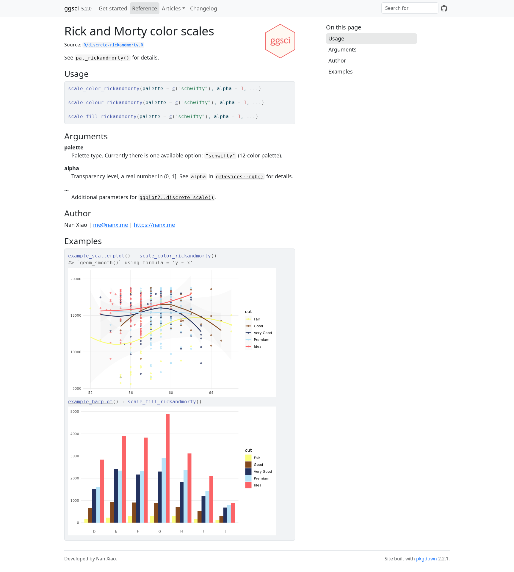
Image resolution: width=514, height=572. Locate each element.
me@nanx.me (110, 224)
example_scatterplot (96, 256)
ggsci (71, 8)
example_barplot (90, 401)
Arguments (342, 49)
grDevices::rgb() (240, 176)
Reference (144, 8)
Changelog (203, 8)
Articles (171, 8)
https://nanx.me (154, 224)
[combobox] (409, 8)
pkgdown (426, 558)
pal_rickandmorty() (102, 58)
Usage (336, 38)
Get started (113, 8)
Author (337, 60)
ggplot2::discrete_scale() (177, 197)
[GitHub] (444, 8)
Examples (340, 71)
